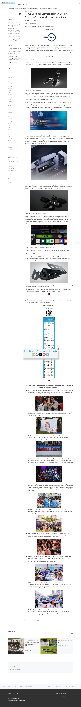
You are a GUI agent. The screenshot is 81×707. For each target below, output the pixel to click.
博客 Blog (10, 159)
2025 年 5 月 (10, 90)
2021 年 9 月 (10, 118)
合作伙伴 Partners (12, 163)
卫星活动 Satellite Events (13, 161)
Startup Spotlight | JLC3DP (12, 28)
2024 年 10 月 (10, 94)
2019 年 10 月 (10, 127)
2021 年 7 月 (10, 121)
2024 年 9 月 (10, 96)
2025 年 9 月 (10, 85)
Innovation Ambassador (13, 157)
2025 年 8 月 (10, 86)
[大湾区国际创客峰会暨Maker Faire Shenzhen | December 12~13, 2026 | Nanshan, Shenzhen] (8, 2)
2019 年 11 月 (10, 125)
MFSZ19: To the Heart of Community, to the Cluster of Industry (14, 59)
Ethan (27, 23)
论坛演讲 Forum (11, 168)
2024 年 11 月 (10, 92)
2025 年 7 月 (10, 88)
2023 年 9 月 (10, 107)
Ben (8, 51)
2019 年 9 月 (10, 129)
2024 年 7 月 (10, 99)
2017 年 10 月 (10, 145)
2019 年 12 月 (10, 123)
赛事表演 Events (11, 170)
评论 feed (9, 184)
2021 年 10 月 (10, 116)
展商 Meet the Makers (14, 8)
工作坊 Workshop (11, 166)
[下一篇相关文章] (72, 634)
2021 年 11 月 (10, 114)
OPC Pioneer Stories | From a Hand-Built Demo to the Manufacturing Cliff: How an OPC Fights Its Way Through (14, 35)
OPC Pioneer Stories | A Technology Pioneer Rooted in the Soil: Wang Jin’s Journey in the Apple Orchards (14, 39)
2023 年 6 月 (10, 112)
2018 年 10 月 (10, 136)
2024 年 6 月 (10, 101)
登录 (20, 669)
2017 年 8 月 (10, 149)
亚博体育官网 (10, 55)
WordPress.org (10, 185)
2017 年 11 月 (10, 143)
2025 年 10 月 (10, 83)
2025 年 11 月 (10, 81)
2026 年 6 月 (10, 75)
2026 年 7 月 (10, 73)
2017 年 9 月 (10, 147)
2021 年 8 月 (10, 120)
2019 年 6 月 (10, 132)
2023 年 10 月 (10, 105)
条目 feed (9, 182)
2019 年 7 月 (10, 131)
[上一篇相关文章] (69, 634)
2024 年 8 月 (10, 97)
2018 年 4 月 (10, 142)
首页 (8, 8)
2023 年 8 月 (10, 108)
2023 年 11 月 (10, 103)
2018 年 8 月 (10, 140)
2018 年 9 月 (10, 138)
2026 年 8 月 (10, 72)
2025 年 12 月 (10, 79)
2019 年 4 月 (10, 134)
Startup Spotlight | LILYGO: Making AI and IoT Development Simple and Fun (14, 31)
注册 (8, 178)
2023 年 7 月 (10, 110)
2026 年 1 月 (10, 77)
